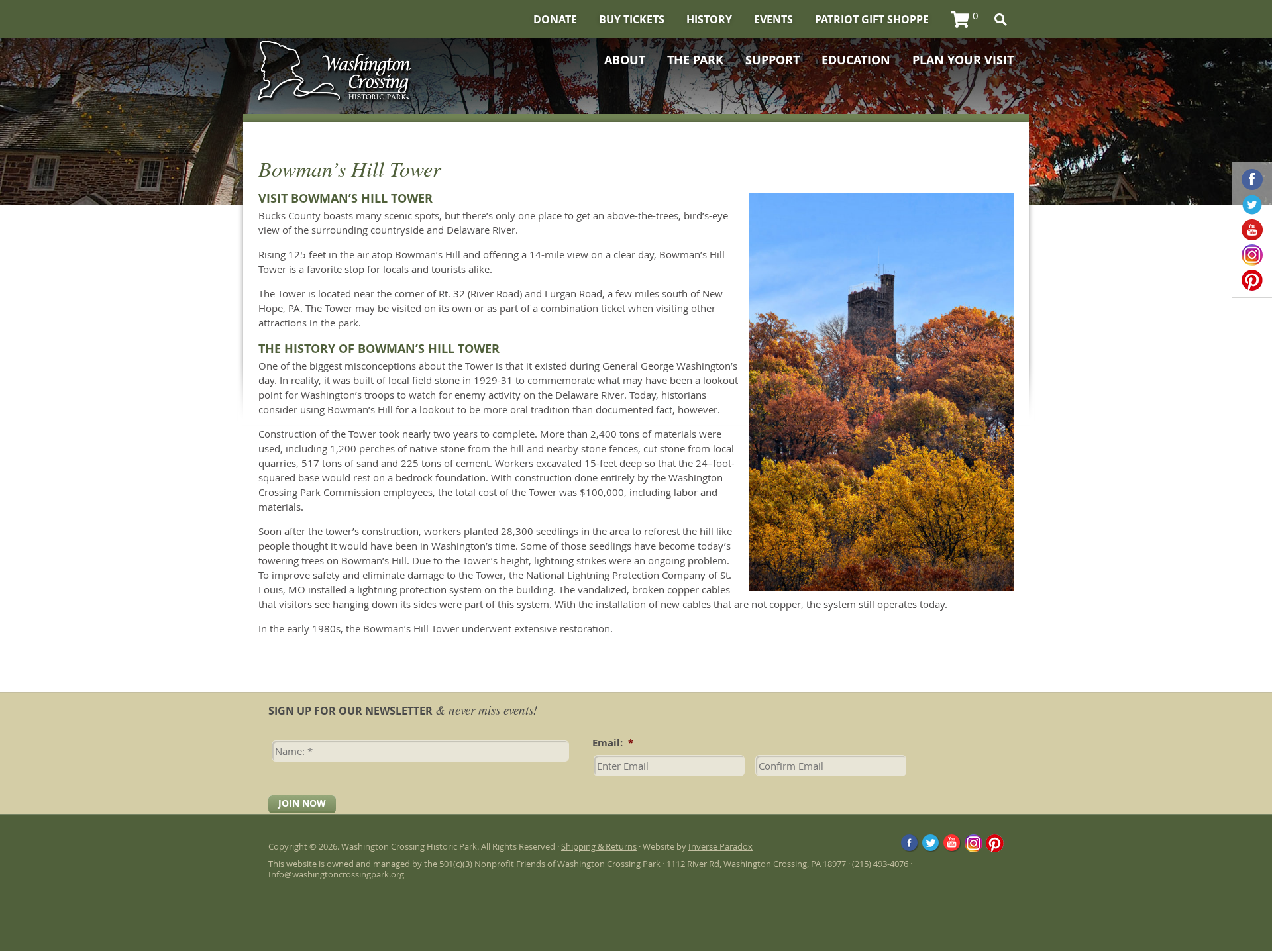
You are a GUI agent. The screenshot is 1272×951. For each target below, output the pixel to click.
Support (772, 60)
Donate (555, 19)
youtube (1252, 229)
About (624, 60)
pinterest (1252, 280)
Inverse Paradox (720, 846)
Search (1001, 19)
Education (856, 60)
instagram (1252, 255)
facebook (1252, 179)
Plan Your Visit (963, 60)
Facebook (910, 843)
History (709, 19)
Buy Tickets (631, 19)
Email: (612, 743)
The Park (695, 60)
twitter (1252, 204)
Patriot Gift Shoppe (872, 19)
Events (773, 19)
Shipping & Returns (599, 846)
